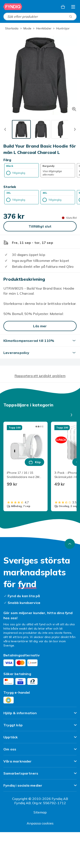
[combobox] (40, 16)
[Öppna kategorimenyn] (73, 7)
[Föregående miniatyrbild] (5, 129)
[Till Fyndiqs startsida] (12, 7)
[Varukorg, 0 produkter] (63, 7)
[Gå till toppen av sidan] (70, 544)
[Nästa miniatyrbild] (75, 129)
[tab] (21, 129)
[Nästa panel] (71, 415)
